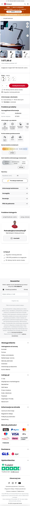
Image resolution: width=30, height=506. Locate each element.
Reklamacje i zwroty (7, 358)
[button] (3, 54)
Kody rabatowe (6, 393)
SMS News (4, 387)
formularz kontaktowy (17, 332)
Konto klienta (5, 369)
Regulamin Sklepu (7, 414)
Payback (4, 396)
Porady (11, 399)
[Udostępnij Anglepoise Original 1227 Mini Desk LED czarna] (27, 26)
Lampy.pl (5, 375)
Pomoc (3, 352)
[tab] (15, 356)
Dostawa (4, 364)
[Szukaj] (25, 4)
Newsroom (4, 402)
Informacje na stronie (10, 407)
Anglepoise (18, 113)
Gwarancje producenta (9, 367)
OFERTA (14, 11)
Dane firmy (5, 419)
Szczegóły (6, 193)
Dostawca (5, 449)
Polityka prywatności (8, 417)
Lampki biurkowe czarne (10, 217)
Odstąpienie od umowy (9, 346)
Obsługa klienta (8, 343)
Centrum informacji (7, 411)
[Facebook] (10, 483)
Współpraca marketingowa (10, 382)
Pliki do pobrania (8, 204)
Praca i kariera (6, 390)
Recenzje (5, 198)
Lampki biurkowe (8, 18)
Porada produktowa (16, 180)
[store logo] (9, 4)
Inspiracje (4, 399)
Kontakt (4, 349)
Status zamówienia (7, 355)
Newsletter (5, 384)
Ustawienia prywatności (12, 486)
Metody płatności (7, 361)
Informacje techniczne (10, 188)
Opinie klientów (8, 460)
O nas (3, 379)
